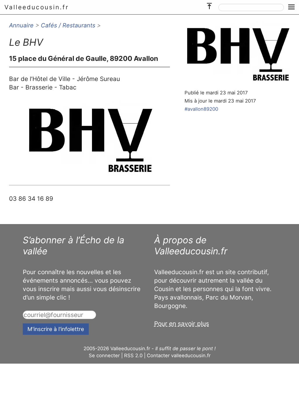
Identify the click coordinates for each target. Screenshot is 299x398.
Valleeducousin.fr (36, 7)
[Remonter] (209, 4)
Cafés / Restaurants (68, 25)
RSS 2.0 (133, 355)
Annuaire (21, 25)
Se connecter (104, 355)
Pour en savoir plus (181, 323)
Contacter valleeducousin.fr (179, 355)
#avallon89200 (201, 109)
